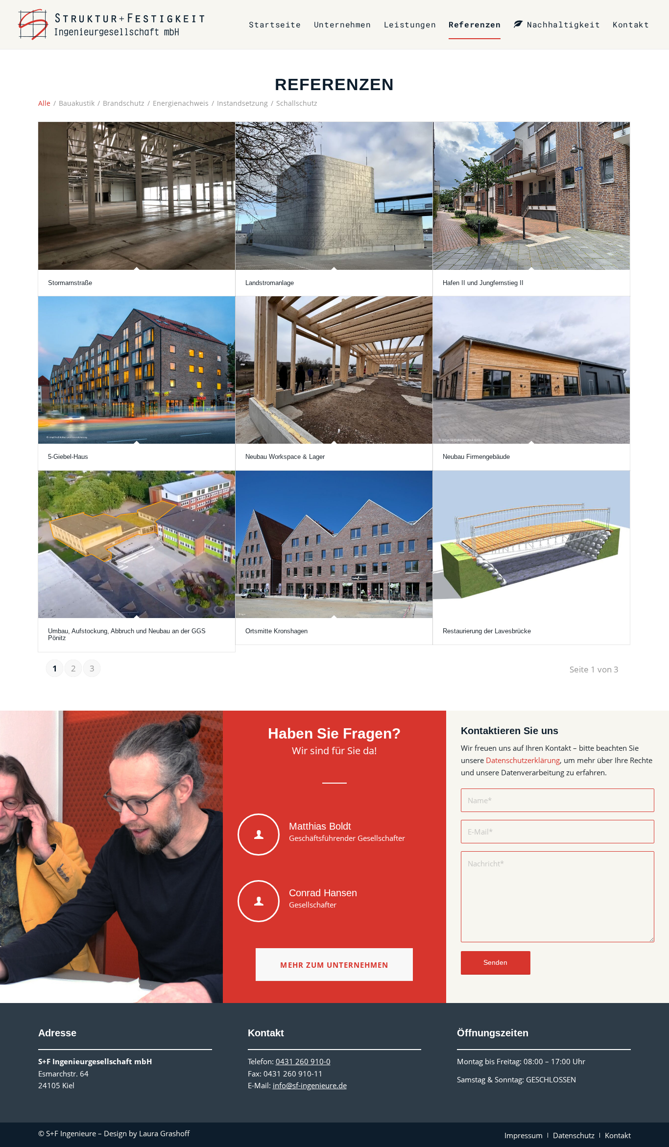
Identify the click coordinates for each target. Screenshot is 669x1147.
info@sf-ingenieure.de (310, 1085)
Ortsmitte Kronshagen (276, 631)
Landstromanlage (269, 283)
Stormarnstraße (70, 283)
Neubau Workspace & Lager (285, 456)
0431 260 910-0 (303, 1061)
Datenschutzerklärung (523, 760)
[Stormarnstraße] (136, 195)
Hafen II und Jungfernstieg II (483, 283)
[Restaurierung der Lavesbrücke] (531, 544)
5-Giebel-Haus (68, 456)
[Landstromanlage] (334, 195)
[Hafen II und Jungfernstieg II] (531, 195)
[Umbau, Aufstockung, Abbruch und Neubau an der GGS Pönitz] (136, 544)
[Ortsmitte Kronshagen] (334, 544)
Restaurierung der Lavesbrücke (487, 631)
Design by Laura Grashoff (147, 1133)
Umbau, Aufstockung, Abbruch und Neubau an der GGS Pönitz (127, 634)
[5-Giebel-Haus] (136, 370)
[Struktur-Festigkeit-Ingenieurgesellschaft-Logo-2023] (111, 24)
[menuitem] (274, 24)
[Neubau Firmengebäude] (531, 370)
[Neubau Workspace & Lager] (334, 370)
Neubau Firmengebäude (476, 456)
